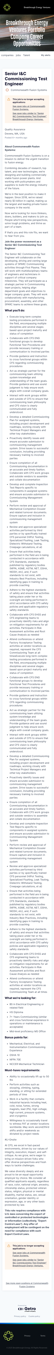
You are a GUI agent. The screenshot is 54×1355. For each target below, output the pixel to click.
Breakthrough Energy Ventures (37, 7)
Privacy (27, 1336)
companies (7, 55)
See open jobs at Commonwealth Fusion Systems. (29, 107)
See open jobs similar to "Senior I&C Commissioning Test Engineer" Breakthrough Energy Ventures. (30, 116)
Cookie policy (34, 1316)
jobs (18, 55)
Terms (42, 1336)
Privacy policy (20, 1316)
